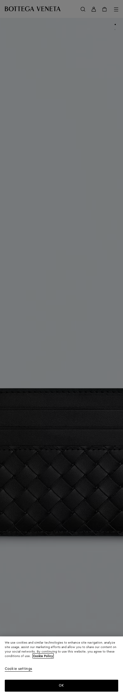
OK (61, 685)
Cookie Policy (43, 656)
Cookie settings (18, 669)
